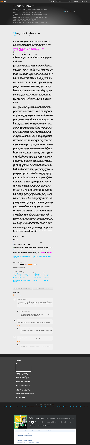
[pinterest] (53, 1)
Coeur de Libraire (9, 406)
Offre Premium (72, 406)
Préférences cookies (44, 408)
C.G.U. (54, 406)
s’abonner (33, 425)
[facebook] (49, 1)
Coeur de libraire (23, 6)
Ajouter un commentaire (24, 295)
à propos (48, 425)
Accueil (66, 11)
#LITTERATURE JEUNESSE (41, 35)
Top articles (38, 406)
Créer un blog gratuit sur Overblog (28, 406)
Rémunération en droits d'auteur (62, 406)
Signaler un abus (48, 406)
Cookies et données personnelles (82, 406)
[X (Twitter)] (51, 1)
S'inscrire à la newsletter (19, 267)
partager (41, 425)
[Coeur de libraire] (23, 363)
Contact (73, 11)
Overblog (52, 404)
